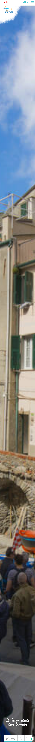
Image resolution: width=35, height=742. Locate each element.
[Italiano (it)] (4, 3)
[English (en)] (6, 3)
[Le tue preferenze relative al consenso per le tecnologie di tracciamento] (32, 739)
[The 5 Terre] (11, 24)
